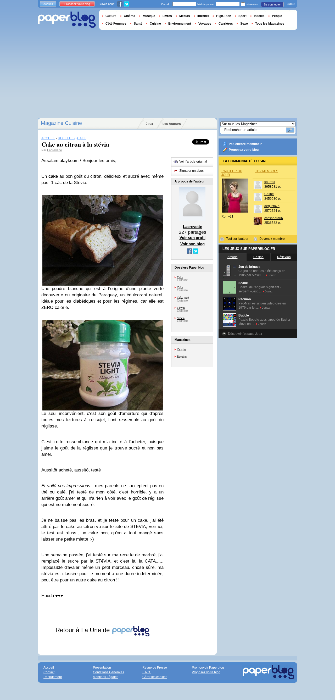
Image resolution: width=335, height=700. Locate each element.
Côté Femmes (115, 23)
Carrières (226, 23)
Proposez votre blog (244, 150)
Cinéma (129, 16)
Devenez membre (272, 239)
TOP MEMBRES (266, 171)
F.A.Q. (146, 672)
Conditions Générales (108, 672)
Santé (138, 23)
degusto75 (272, 206)
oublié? (291, 4)
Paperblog (67, 20)
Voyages (204, 23)
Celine (269, 194)
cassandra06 (273, 218)
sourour (269, 182)
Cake (180, 277)
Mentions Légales (105, 677)
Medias (184, 16)
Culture (110, 16)
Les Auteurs (172, 124)
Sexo (244, 23)
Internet (203, 16)
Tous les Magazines (269, 23)
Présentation (102, 667)
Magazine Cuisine (61, 123)
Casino (258, 257)
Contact (48, 672)
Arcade (232, 257)
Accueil (48, 3)
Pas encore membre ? (245, 144)
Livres (167, 16)
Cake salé (183, 297)
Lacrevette (54, 150)
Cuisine (181, 349)
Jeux (149, 124)
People (277, 16)
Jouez (272, 275)
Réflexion (284, 257)
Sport (242, 16)
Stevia (181, 318)
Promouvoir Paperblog (208, 667)
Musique (149, 16)
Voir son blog (192, 244)
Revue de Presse (154, 667)
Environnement (179, 23)
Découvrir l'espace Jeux (245, 334)
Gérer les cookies (154, 677)
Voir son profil (192, 237)
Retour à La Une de (83, 630)
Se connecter (272, 4)
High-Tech (223, 16)
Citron (181, 307)
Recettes (182, 356)
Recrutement (52, 677)
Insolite (259, 16)
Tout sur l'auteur (237, 239)
